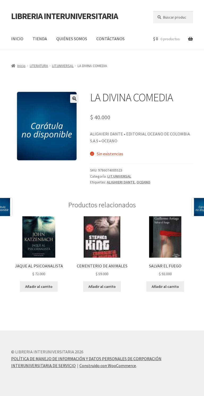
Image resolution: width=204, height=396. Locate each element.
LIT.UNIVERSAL (63, 65)
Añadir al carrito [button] (38, 286)
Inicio (21, 65)
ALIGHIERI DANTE (121, 182)
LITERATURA (39, 65)
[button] (74, 98)
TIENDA (40, 38)
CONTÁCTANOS (110, 38)
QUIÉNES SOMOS (71, 38)
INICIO (17, 38)
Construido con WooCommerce (107, 365)
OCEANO (143, 182)
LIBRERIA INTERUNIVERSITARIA (64, 16)
